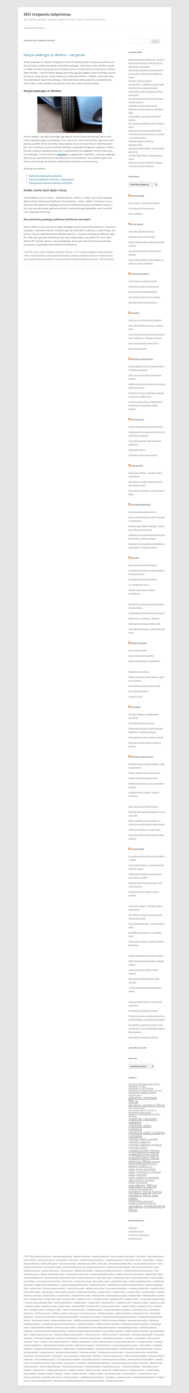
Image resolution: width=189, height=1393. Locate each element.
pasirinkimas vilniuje (144, 1348)
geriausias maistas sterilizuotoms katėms (59, 1323)
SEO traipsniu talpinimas (47, 14)
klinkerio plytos (152, 1114)
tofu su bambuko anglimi (45, 1359)
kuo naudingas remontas (113, 1331)
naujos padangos (37, 255)
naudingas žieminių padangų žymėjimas (84, 1331)
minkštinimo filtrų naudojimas (92, 1260)
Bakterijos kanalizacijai (142, 359)
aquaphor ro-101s (84, 1299)
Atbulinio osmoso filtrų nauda (141, 236)
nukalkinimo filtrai (143, 1157)
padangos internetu (89, 255)
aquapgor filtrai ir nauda (116, 1295)
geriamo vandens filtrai (146, 1105)
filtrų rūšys (141, 1256)
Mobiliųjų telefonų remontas (141, 141)
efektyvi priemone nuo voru (41, 1334)
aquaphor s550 (92, 1306)
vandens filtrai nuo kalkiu (143, 1197)
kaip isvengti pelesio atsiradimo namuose (119, 1316)
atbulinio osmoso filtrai (87, 1263)
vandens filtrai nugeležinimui (47, 1284)
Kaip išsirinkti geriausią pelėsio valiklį (144, 623)
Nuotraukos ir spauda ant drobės (143, 1010)
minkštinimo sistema (114, 1260)
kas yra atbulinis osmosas (144, 1263)
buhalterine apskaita (85, 1348)
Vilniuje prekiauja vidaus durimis (142, 511)
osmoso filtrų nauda (46, 1260)
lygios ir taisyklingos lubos (41, 1380)
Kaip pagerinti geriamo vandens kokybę (145, 737)
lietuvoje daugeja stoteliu (128, 1327)
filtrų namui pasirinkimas (142, 1267)
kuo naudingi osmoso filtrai (94, 1267)
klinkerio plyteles (136, 1114)
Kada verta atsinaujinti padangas (45, 175)
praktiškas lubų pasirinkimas (92, 1377)
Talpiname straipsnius (34, 28)
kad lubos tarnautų (71, 1377)
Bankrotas (144, 1362)
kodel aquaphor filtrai (63, 1302)
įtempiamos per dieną (95, 1380)
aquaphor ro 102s (137, 1090)
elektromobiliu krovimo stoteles (141, 1359)
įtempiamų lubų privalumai (144, 1377)
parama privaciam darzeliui (107, 1348)
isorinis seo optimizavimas (67, 1338)
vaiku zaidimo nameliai (143, 1178)
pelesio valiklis (137, 1166)
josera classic (124, 1334)
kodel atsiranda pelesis (84, 1345)
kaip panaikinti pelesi (136, 1108)
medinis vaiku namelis (143, 1139)
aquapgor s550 (116, 1299)
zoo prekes (81, 1362)
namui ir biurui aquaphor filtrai (152, 1299)
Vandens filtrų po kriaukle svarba (142, 88)
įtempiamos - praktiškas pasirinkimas (69, 1380)
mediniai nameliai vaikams (142, 1121)
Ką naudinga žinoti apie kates (141, 208)
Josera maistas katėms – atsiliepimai (144, 661)
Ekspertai (135, 558)
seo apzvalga (140, 1338)
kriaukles (129, 1338)
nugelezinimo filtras (144, 1150)
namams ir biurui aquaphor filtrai (38, 1302)
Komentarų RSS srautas (138, 1235)
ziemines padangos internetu (85, 259)
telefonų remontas (60, 1313)
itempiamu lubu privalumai (67, 1352)
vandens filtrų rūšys (121, 1277)
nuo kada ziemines (145, 1341)
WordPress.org (134, 1238)
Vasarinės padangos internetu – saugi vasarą (51, 179)
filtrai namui (67, 1281)
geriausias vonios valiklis (65, 1327)
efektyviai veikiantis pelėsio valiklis (68, 1334)
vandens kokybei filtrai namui (102, 1274)
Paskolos (58, 1373)
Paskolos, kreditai (96, 1373)
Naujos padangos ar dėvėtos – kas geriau (54, 55)
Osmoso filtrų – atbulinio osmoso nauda (146, 84)
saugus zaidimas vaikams (102, 1341)
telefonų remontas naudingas (114, 1320)
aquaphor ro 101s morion (141, 1088)
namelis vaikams (139, 1142)
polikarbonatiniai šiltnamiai (99, 1362)
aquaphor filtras (152, 1084)
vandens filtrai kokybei (84, 1270)
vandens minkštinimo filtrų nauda (74, 1284)
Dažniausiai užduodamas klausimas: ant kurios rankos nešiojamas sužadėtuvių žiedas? (145, 74)
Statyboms (136, 707)
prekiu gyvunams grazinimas (114, 1359)
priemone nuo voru (140, 1309)
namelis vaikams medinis (145, 1145)
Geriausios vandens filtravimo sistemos (145, 162)
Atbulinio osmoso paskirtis (140, 80)
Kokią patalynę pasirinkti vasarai (142, 281)
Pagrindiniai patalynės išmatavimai (143, 286)
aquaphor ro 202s (37, 1309)
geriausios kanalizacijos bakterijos (48, 1348)
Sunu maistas (137, 465)
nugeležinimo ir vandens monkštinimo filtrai (126, 1284)
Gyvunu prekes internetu (57, 1370)
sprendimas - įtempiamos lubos (119, 1377)
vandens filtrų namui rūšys (77, 1274)
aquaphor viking (134, 1095)
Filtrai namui (137, 224)
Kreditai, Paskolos (79, 1373)
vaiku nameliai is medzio (144, 1172)
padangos (75, 255)
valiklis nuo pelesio (137, 1182)
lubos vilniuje (85, 1355)
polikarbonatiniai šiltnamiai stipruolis (58, 1345)
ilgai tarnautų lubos (113, 1373)
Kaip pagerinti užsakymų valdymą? (143, 1037)
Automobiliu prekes (150, 1366)
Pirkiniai (68, 251)
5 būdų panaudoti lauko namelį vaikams (146, 955)
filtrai (133, 1101)
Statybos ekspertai (92, 1366)
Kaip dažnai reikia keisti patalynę (142, 302)
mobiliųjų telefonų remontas (107, 1323)
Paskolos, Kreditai (45, 1373)
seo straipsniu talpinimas (116, 1288)
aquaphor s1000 (131, 1299)
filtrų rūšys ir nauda (133, 1260)
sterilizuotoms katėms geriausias (135, 1323)
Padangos (50, 251)
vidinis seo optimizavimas (90, 1338)
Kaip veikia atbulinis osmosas (141, 231)
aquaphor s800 (68, 1299)
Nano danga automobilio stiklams (143, 806)
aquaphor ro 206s (53, 1309)
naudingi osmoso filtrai (72, 1267)
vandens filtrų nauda (49, 1263)
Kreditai (67, 1373)
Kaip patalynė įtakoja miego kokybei (144, 297)
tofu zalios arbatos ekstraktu (68, 1359)
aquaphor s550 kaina (154, 1090)
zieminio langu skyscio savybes (125, 1345)
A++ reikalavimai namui (138, 584)
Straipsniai (106, 1370)
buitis (36, 1341)
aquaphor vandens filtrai (142, 1092)
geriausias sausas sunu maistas (125, 1362)
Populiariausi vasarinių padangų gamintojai (50, 182)
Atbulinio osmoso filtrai (138, 671)
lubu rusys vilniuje (71, 1355)
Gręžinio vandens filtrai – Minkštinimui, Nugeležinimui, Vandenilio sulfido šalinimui (145, 405)
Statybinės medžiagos (141, 505)
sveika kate (28, 1359)
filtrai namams (67, 1270)
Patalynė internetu (140, 274)
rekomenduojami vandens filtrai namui (60, 1277)
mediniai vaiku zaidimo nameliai (146, 1134)
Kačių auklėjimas (135, 213)
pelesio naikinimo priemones (142, 1164)
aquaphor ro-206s (49, 1306)
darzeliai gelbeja (127, 1348)
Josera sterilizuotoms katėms (141, 655)
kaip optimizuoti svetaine (113, 1338)
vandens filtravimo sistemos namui (138, 1270)
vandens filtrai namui (145, 1191)
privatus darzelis (47, 1352)
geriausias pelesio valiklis (142, 1334)
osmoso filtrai (139, 1161)
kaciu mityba (57, 1362)
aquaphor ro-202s (140, 1302)
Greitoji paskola (30, 1373)
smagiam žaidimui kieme (61, 1320)
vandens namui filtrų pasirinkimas (130, 1274)
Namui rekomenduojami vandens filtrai (145, 426)
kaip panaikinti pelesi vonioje (139, 1112)
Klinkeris (135, 313)
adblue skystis (69, 1348)
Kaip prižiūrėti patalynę (138, 691)
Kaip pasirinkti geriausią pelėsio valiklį (144, 130)
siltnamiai (97, 1355)
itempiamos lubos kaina (135, 1352)
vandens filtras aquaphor (140, 1201)
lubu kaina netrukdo (88, 1352)
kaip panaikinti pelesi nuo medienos (142, 1110)
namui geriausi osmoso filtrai (49, 1281)
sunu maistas (69, 1362)
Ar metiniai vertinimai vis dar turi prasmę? (146, 613)
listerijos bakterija (103, 1345)
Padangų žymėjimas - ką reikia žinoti (144, 829)
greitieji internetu (145, 1373)
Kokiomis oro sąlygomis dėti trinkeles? (145, 320)
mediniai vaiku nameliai (139, 1127)
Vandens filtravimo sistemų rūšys (143, 778)
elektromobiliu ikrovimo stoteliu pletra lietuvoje (96, 1327)
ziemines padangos (63, 259)
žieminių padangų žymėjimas (123, 1256)
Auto (36, 251)
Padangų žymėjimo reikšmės (141, 166)
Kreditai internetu (93, 1370)
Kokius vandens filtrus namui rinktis (144, 772)
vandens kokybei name (33, 1277)
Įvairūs (42, 251)
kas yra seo (74, 1313)
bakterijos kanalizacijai (81, 1341)
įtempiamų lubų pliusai (52, 1377)
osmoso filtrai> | (31, 1260)
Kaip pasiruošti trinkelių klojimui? (142, 565)
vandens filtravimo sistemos (142, 1203)
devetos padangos (89, 251)
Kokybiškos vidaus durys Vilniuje (142, 105)
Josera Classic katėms (137, 650)
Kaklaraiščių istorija (136, 449)
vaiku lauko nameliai (142, 1169)
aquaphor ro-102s (100, 1299)
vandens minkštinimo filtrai (140, 1281)
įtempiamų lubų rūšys (115, 1380)
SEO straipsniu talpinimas (40, 1256)
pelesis (150, 1167)
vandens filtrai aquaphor (140, 1189)
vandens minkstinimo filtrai (146, 1208)
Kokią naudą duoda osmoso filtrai (143, 343)
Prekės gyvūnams (138, 643)
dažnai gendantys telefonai (42, 1327)
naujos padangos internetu (58, 255)
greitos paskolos (129, 1373)
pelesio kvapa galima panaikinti (117, 1309)
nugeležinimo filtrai (143, 1154)
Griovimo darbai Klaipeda (50, 1366)
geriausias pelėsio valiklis (67, 1316)
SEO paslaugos (137, 419)
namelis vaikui (137, 1148)
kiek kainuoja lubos (43, 1355)
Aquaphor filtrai (135, 144)
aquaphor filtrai (136, 1084)
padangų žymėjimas (82, 1256)
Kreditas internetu (120, 1370)
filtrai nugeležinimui (155, 1256)
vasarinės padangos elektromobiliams (50, 1331)
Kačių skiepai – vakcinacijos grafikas (143, 203)
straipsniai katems (155, 1355)
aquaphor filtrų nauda (81, 1295)
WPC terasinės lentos (137, 348)
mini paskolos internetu (40, 1362)
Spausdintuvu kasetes (111, 1366)
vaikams (43, 1341)
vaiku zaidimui (145, 1345)
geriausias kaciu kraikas (138, 1320)
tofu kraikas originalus (91, 1359)
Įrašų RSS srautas (136, 1231)
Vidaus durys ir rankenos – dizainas (143, 618)
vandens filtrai (142, 1186)
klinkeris (132, 1116)
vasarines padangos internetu (41, 259)
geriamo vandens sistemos (54, 1288)
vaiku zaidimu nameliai (141, 1180)
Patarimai (60, 251)
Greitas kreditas (152, 1370)
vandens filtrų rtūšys (154, 1274)
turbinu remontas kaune (113, 1355)
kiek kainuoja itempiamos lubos (111, 1352)
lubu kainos (57, 1355)
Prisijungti (132, 1227)
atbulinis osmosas (142, 1097)
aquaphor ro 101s (137, 1086)
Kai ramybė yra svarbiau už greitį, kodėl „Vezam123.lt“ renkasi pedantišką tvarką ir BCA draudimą (146, 1028)
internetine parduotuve (62, 1256)
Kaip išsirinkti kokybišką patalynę (142, 291)
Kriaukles (27, 1370)
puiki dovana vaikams (40, 1320)
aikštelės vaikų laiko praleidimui (87, 1320)
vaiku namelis (137, 1175)
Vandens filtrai (39, 1370)
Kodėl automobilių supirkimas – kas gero (146, 59)
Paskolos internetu (76, 1370)
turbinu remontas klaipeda (135, 1355)
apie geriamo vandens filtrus (120, 1263)
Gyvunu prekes (137, 196)
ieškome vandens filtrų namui (52, 1274)
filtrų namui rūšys (104, 1277)
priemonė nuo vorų (42, 1313)
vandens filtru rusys (52, 1299)
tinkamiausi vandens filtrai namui (108, 1270)
